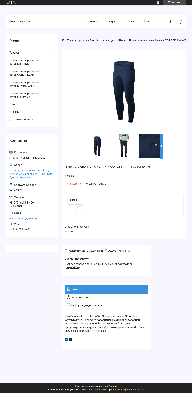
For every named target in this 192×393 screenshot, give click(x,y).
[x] (70, 340)
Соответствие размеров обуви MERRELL (24, 62)
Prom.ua (112, 386)
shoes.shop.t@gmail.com (24, 218)
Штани (122, 40)
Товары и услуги (77, 40)
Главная (92, 21)
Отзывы (14, 111)
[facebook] (66, 340)
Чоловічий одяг (106, 40)
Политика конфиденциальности (127, 389)
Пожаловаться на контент (95, 389)
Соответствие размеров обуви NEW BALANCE (24, 84)
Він (92, 40)
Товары (111, 21)
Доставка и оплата (21, 119)
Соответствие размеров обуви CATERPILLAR (24, 73)
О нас (131, 21)
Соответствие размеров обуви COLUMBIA (24, 95)
